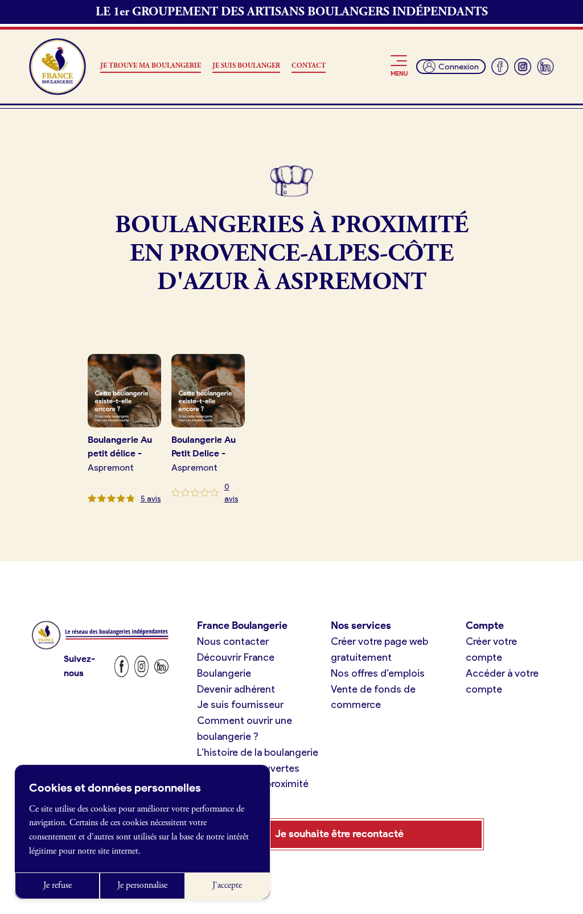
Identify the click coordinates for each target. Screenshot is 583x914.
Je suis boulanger (246, 65)
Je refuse (57, 885)
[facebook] (499, 66)
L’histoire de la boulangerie (257, 752)
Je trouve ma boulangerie (150, 65)
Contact (309, 65)
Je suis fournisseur (240, 704)
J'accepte (227, 885)
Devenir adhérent (236, 689)
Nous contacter (233, 641)
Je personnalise (142, 885)
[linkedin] (545, 66)
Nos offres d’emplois (378, 673)
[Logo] (57, 66)
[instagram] (522, 66)
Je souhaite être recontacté (339, 833)
